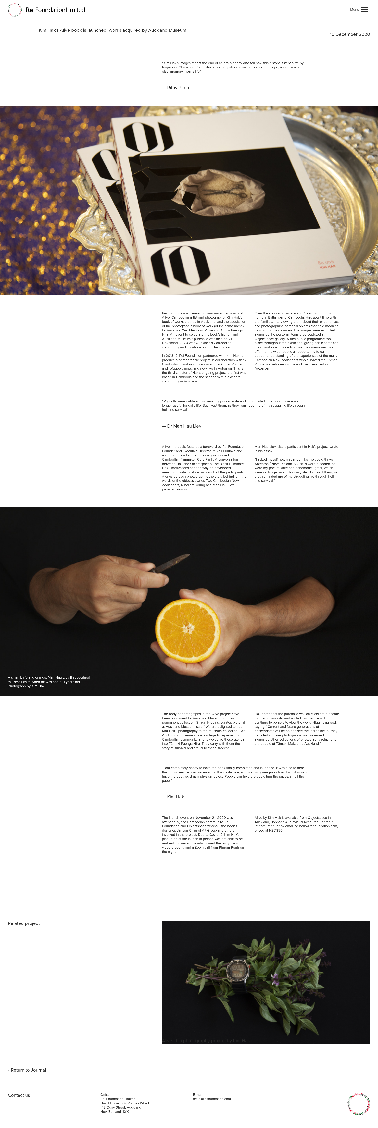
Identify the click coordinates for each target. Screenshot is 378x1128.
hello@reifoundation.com (212, 1099)
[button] (360, 9)
